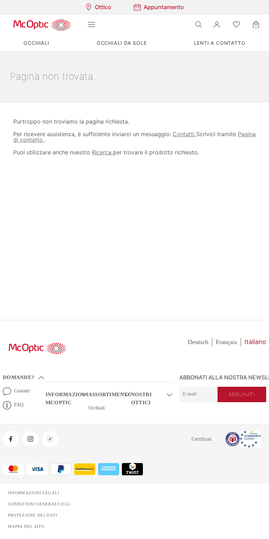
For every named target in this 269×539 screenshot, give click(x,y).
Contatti (179, 134)
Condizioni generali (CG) (37, 504)
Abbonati (242, 395)
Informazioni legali (32, 492)
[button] (217, 24)
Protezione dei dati (31, 515)
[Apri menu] (91, 24)
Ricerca (100, 152)
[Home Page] (42, 24)
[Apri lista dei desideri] (236, 24)
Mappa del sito (25, 526)
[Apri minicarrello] (256, 24)
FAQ (18, 405)
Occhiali (96, 408)
